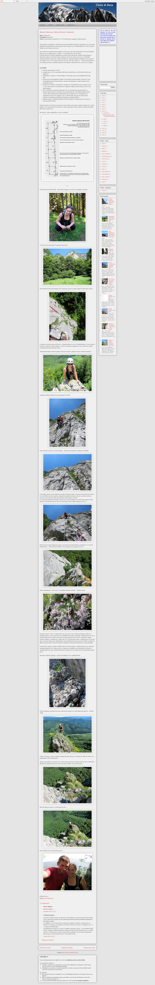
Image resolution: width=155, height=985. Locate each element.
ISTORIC (50, 25)
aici (109, 42)
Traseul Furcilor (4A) (112, 296)
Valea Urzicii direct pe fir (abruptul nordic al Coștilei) (112, 281)
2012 (103, 128)
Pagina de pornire (67, 948)
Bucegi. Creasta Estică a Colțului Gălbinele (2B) (112, 265)
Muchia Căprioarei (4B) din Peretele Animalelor (109, 115)
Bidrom (45, 906)
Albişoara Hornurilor (111, 249)
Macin (103, 169)
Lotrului (104, 166)
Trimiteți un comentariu (48, 940)
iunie (104, 121)
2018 (103, 100)
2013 (103, 111)
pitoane (103, 190)
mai (104, 123)
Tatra (103, 182)
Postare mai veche (89, 948)
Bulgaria (104, 151)
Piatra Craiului (105, 176)
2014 (103, 109)
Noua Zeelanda (105, 171)
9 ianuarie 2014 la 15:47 (49, 911)
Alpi (103, 143)
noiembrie (105, 113)
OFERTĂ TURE (60, 25)
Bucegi (103, 146)
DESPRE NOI (70, 25)
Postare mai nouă (45, 948)
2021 (103, 98)
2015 (103, 106)
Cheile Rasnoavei (48, 898)
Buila (103, 148)
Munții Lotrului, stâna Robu (112, 310)
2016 (103, 104)
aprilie (105, 125)
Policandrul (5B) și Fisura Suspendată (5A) (112, 218)
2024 (103, 95)
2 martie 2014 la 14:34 (49, 936)
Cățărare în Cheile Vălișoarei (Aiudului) (111, 342)
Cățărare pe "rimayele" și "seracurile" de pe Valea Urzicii (112, 326)
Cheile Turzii (105, 159)
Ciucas (103, 161)
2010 (103, 133)
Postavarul (104, 179)
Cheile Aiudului (105, 153)
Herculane (104, 164)
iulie (104, 119)
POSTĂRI (42, 25)
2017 (103, 102)
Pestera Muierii (105, 174)
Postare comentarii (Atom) (71, 952)
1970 (103, 135)
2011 (103, 130)
